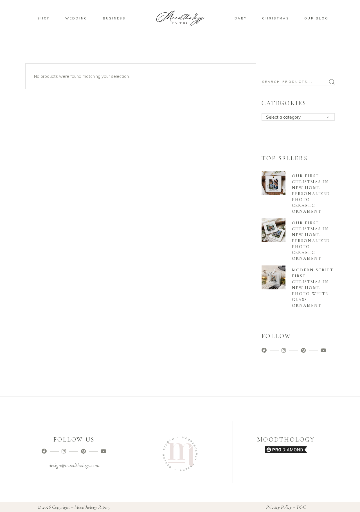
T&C (301, 507)
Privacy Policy (279, 507)
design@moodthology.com (74, 465)
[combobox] (298, 117)
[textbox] (300, 117)
